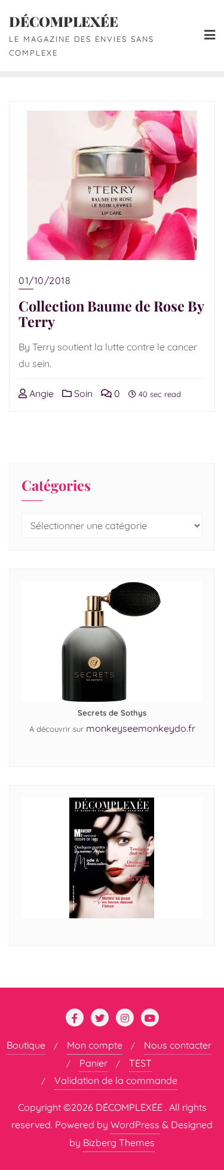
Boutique (26, 1045)
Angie (40, 393)
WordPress (135, 1125)
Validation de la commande (115, 1080)
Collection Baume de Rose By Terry (111, 314)
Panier (93, 1063)
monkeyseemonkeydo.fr (140, 728)
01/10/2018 (44, 280)
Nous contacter (177, 1045)
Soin (82, 393)
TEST (140, 1063)
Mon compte (94, 1045)
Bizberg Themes (119, 1142)
